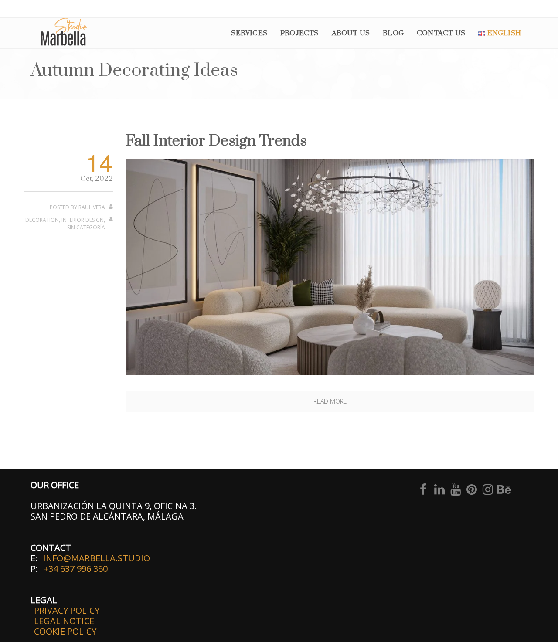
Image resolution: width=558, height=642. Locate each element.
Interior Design (82, 220)
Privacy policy (66, 610)
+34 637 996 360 (76, 568)
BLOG (393, 33)
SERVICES (249, 33)
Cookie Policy (65, 631)
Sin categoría (86, 227)
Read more (330, 401)
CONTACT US (441, 33)
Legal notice (64, 621)
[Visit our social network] (423, 491)
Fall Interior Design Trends (216, 141)
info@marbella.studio (96, 558)
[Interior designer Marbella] (330, 266)
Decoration (42, 220)
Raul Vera (91, 207)
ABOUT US (351, 33)
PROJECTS (299, 33)
